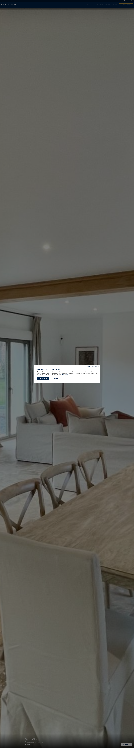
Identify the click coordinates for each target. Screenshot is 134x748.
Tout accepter (43, 378)
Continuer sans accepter (92, 366)
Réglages (56, 378)
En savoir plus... (65, 374)
